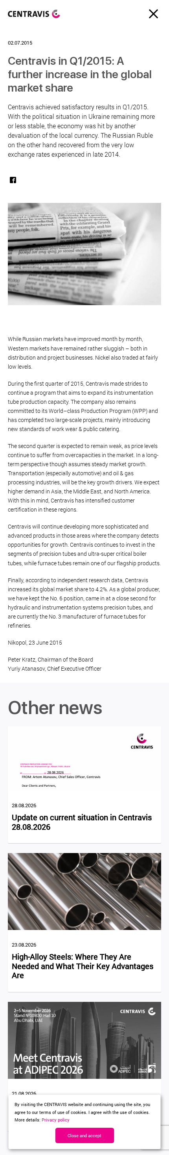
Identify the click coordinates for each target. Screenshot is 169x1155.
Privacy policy (56, 1120)
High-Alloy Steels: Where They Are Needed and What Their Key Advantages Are (82, 966)
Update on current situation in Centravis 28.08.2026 (82, 822)
